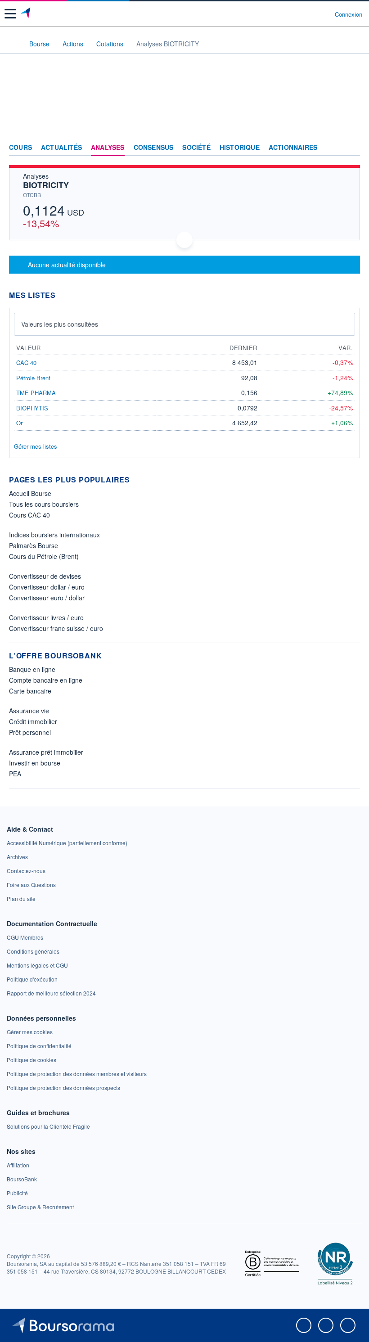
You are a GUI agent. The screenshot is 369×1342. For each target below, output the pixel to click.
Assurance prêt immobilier (46, 752)
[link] (67, 843)
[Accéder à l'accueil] (12, 43)
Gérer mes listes (35, 446)
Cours (20, 148)
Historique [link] (240, 148)
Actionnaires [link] (293, 148)
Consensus (154, 148)
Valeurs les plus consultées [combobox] (59, 324)
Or (19, 423)
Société (196, 148)
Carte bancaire (30, 690)
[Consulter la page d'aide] (324, 14)
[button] (10, 14)
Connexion (348, 14)
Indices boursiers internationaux (54, 534)
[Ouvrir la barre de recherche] (311, 14)
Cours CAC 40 (29, 514)
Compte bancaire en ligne (45, 680)
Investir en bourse (34, 762)
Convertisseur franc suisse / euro (56, 628)
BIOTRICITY (46, 185)
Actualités (61, 148)
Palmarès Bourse (33, 545)
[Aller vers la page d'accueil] (26, 14)
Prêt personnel (30, 732)
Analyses (108, 148)
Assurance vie (29, 710)
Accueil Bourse (30, 493)
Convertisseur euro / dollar (47, 597)
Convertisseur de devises (45, 576)
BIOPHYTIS (32, 408)
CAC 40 (26, 362)
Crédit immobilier (33, 721)
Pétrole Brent (33, 378)
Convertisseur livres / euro (46, 617)
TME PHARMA (36, 392)
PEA (15, 773)
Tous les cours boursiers (44, 504)
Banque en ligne (32, 669)
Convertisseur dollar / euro (47, 586)
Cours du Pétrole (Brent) (44, 556)
